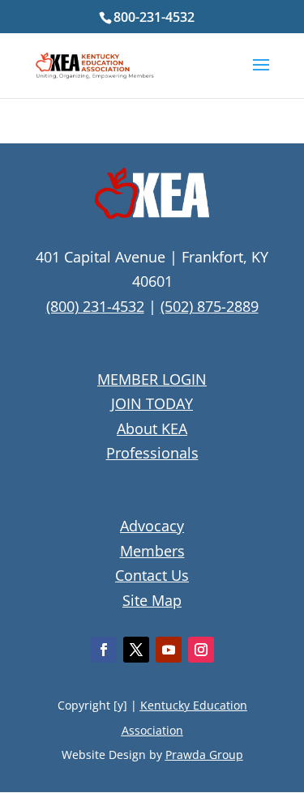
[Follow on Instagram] (201, 650)
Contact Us (152, 575)
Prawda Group (204, 754)
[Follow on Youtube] (169, 650)
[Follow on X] (136, 650)
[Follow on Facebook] (104, 650)
